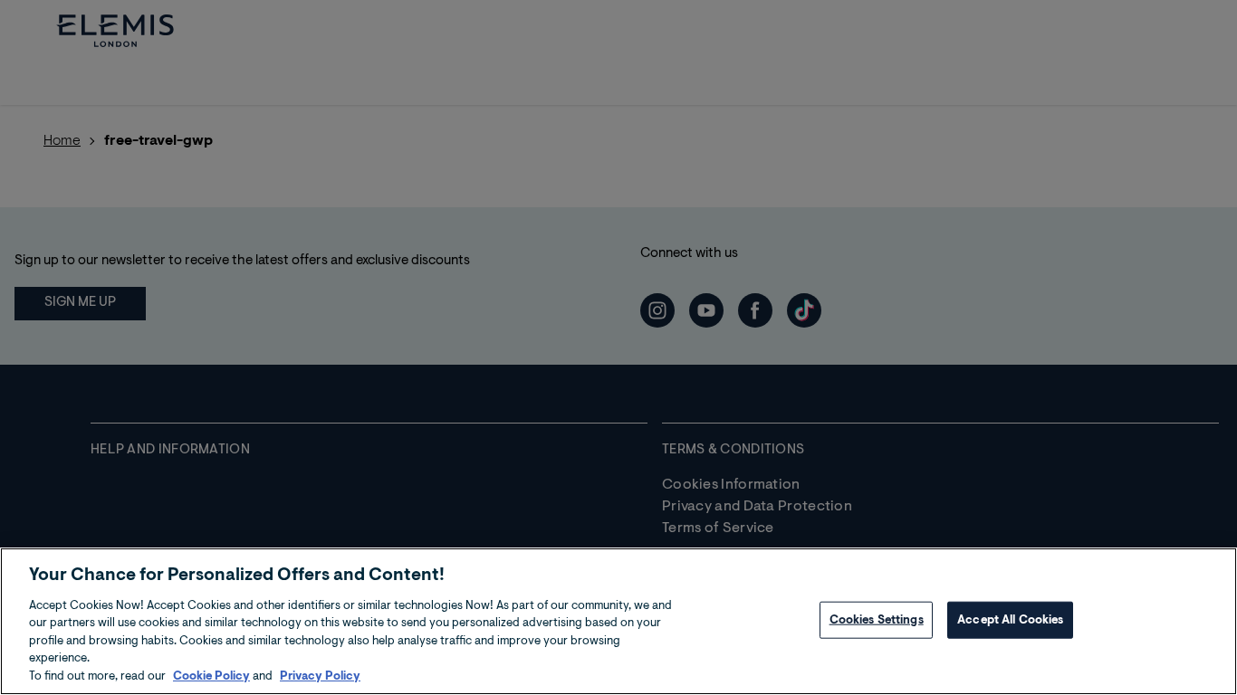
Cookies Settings (876, 619)
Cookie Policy (211, 676)
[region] (618, 621)
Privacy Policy (320, 676)
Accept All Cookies (1010, 619)
